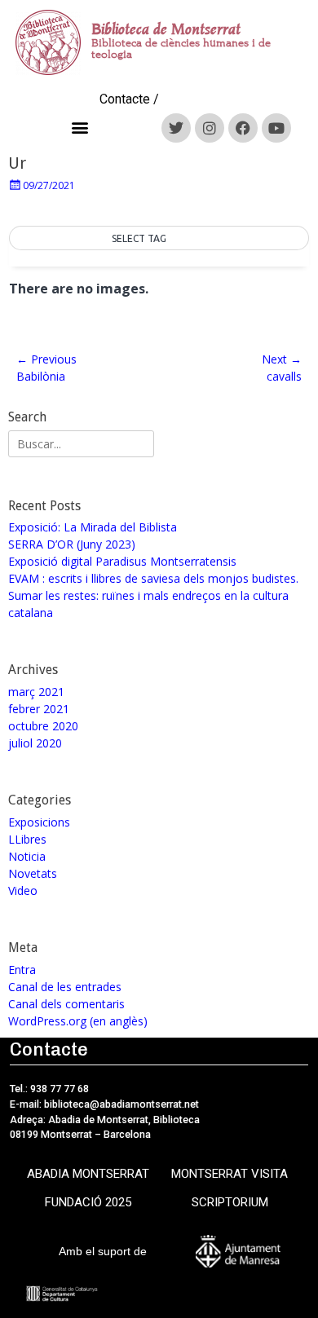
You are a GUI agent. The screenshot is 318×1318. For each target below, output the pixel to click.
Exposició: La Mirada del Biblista (92, 527)
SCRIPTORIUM (230, 1202)
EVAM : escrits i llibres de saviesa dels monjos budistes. (153, 578)
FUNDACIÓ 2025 (88, 1202)
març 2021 (36, 691)
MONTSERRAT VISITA (229, 1173)
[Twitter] (176, 128)
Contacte (124, 99)
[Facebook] (243, 128)
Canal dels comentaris (66, 1004)
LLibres (27, 839)
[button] (80, 127)
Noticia (27, 856)
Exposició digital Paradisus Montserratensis (122, 561)
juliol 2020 (35, 743)
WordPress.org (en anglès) (78, 1021)
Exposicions (39, 822)
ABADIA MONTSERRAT (88, 1173)
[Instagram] (209, 128)
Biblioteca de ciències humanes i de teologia (181, 48)
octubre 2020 (43, 726)
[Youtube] (276, 128)
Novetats (32, 873)
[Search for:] (81, 444)
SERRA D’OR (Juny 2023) (71, 544)
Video (23, 890)
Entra (22, 969)
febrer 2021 (38, 708)
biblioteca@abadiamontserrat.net (120, 1104)
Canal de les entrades (64, 986)
